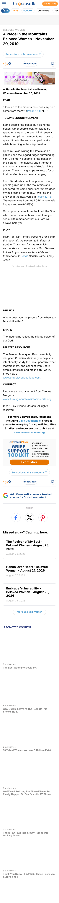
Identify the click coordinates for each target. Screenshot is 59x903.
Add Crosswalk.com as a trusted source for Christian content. (31, 496)
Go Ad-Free (50, 3)
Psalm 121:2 (44, 196)
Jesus (24, 256)
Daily (22, 420)
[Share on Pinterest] (43, 517)
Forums (28, 10)
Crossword (43, 10)
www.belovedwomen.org (29, 432)
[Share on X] (29, 517)
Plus (15, 10)
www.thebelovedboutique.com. (22, 377)
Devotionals (33, 420)
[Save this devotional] (53, 64)
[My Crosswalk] (7, 63)
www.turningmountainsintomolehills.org (27, 399)
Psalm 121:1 (34, 110)
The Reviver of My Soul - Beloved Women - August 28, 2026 (27, 547)
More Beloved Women (29, 611)
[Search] (5, 10)
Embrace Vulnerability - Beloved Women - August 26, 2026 (27, 594)
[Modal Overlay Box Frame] (29, 452)
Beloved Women (14, 29)
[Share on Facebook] (16, 517)
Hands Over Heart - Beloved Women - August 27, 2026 (27, 571)
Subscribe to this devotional (22, 54)
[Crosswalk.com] (24, 4)
